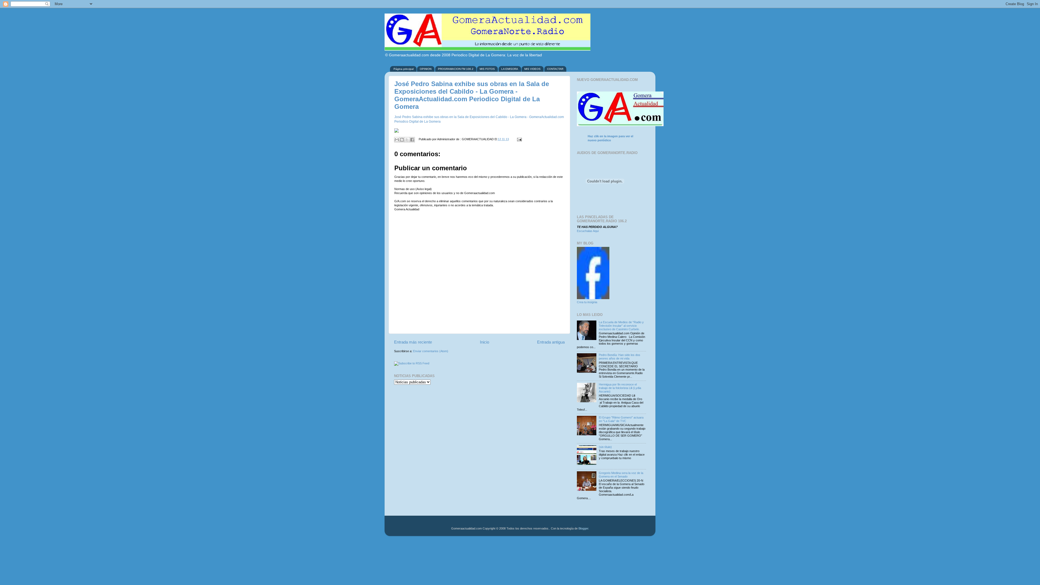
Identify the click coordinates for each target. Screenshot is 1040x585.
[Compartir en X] (407, 139)
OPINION (425, 68)
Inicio (484, 342)
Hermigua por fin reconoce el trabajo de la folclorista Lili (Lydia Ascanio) (620, 388)
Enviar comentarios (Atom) (430, 351)
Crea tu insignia (587, 302)
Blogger (583, 528)
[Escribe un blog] (402, 139)
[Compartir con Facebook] (412, 139)
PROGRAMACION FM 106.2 (455, 68)
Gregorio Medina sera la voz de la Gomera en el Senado (621, 474)
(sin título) (605, 447)
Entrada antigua (551, 342)
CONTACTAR (555, 68)
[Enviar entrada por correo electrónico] (518, 139)
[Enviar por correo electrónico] (396, 139)
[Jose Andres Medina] (593, 298)
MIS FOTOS (487, 68)
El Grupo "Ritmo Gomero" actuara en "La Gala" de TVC (621, 419)
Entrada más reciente (413, 342)
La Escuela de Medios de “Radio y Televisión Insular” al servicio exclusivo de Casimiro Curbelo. (621, 326)
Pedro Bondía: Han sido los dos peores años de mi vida (619, 356)
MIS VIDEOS (532, 68)
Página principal (404, 68)
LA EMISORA (509, 68)
